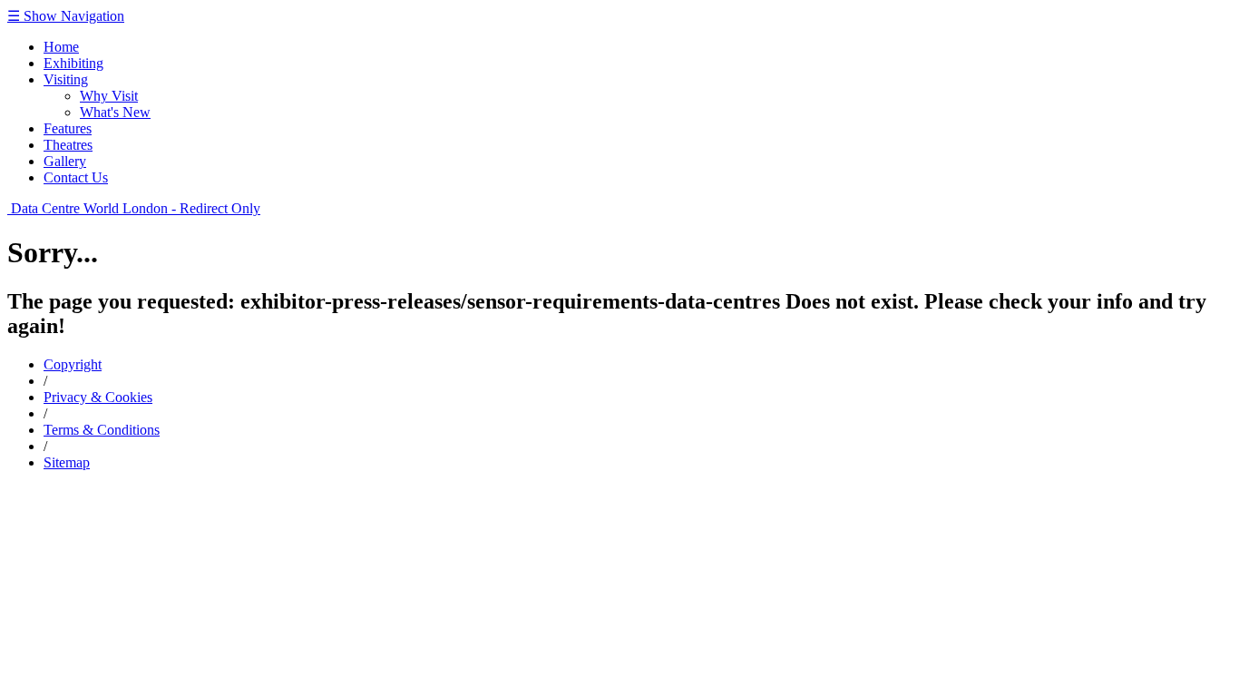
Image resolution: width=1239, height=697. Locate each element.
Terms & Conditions (102, 429)
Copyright (73, 364)
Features (68, 128)
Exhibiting (73, 63)
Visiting (66, 79)
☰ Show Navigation (65, 16)
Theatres (68, 144)
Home (61, 46)
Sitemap (67, 462)
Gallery (65, 161)
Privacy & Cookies (98, 397)
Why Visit (109, 95)
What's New (115, 112)
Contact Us (76, 177)
